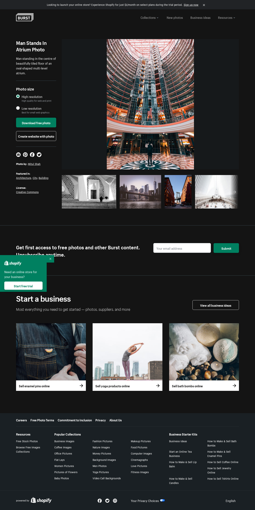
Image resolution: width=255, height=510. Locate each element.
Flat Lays (59, 459)
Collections (148, 17)
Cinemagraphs (139, 459)
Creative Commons (27, 192)
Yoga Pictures (101, 472)
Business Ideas (178, 441)
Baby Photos (61, 478)
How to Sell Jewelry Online (219, 470)
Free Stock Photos (27, 441)
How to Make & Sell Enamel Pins (219, 453)
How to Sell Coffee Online (222, 462)
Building (43, 178)
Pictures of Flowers (65, 472)
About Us (115, 419)
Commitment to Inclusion (75, 419)
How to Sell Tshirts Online (223, 478)
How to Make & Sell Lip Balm (183, 464)
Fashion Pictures (102, 441)
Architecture (23, 178)
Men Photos (100, 466)
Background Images (104, 459)
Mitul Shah (34, 164)
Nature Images (101, 447)
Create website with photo (36, 136)
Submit (226, 248)
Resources (225, 17)
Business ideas (200, 17)
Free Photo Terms (42, 419)
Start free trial (23, 285)
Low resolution (31, 108)
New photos (175, 17)
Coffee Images (62, 447)
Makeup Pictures (141, 441)
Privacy (100, 419)
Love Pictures (139, 466)
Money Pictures (102, 453)
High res (90, 204)
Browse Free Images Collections (28, 449)
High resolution (32, 96)
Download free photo (36, 122)
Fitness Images (140, 472)
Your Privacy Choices (145, 500)
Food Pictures (139, 447)
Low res (104, 204)
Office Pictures (63, 453)
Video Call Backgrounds (107, 478)
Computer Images (141, 453)
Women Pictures (64, 466)
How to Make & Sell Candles (180, 480)
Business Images (64, 441)
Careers (21, 419)
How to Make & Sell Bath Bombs (222, 443)
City (35, 178)
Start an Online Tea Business (180, 453)
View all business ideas (215, 305)
